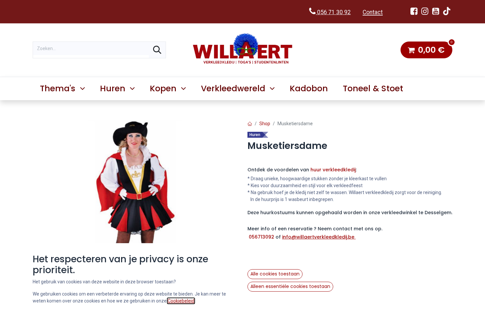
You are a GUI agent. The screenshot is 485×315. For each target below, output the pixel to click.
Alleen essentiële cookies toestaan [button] (290, 286)
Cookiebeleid (181, 300)
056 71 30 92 (333, 12)
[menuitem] (309, 88)
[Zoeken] (157, 50)
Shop (264, 123)
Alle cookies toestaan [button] (275, 274)
